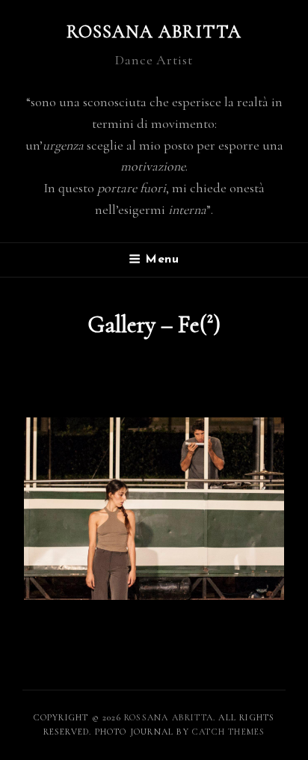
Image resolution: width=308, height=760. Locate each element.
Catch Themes (228, 731)
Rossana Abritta (154, 32)
